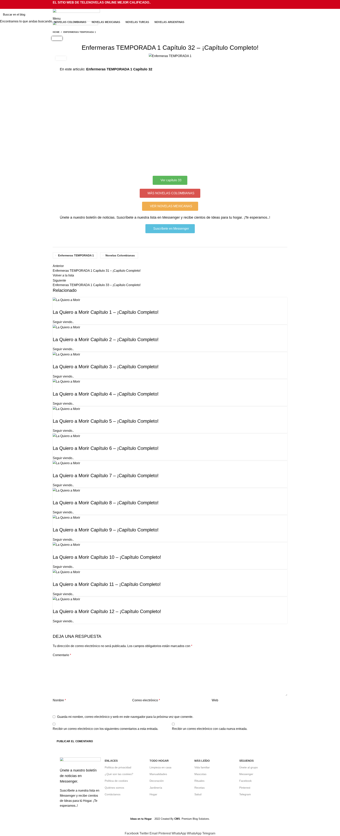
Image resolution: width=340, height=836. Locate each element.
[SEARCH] (335, 14)
